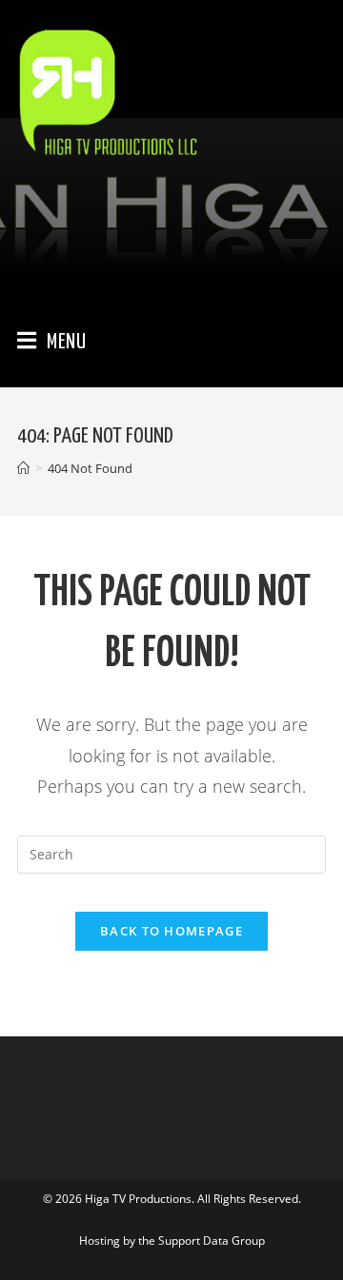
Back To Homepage (171, 930)
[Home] (23, 468)
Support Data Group (211, 1240)
